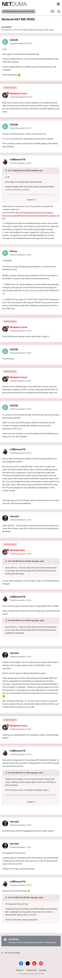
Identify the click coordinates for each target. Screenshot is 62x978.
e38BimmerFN (17, 159)
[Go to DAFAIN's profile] (5, 42)
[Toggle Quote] (6, 170)
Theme (19, 970)
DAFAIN (7, 27)
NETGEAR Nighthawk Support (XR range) (37, 30)
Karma (13, 251)
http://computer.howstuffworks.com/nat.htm (34, 212)
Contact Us (31, 970)
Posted (21, 43)
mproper (14, 516)
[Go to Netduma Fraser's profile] (5, 95)
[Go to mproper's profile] (5, 518)
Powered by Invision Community (31, 974)
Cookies (42, 970)
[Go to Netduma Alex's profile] (5, 552)
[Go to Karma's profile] (5, 253)
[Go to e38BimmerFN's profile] (5, 161)
